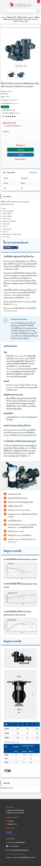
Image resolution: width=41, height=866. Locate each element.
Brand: (3, 91)
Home (4, 17)
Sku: (2, 94)
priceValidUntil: (6, 103)
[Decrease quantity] (13, 135)
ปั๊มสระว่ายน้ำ (11, 17)
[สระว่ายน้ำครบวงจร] (20, 4)
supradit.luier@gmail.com (20, 850)
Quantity (6, 131)
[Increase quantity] (19, 135)
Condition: (4, 100)
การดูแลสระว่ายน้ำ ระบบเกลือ (15, 813)
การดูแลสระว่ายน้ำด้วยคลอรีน (15, 810)
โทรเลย (20, 155)
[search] (37, 10)
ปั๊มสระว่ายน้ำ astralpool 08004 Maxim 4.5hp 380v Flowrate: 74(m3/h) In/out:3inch (21, 19)
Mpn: (2, 96)
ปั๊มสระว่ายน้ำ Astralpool (26, 17)
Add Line (21, 150)
